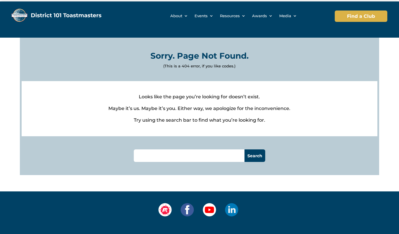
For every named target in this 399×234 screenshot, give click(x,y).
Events (201, 16)
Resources (230, 16)
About (176, 16)
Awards (259, 16)
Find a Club (361, 16)
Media (285, 16)
